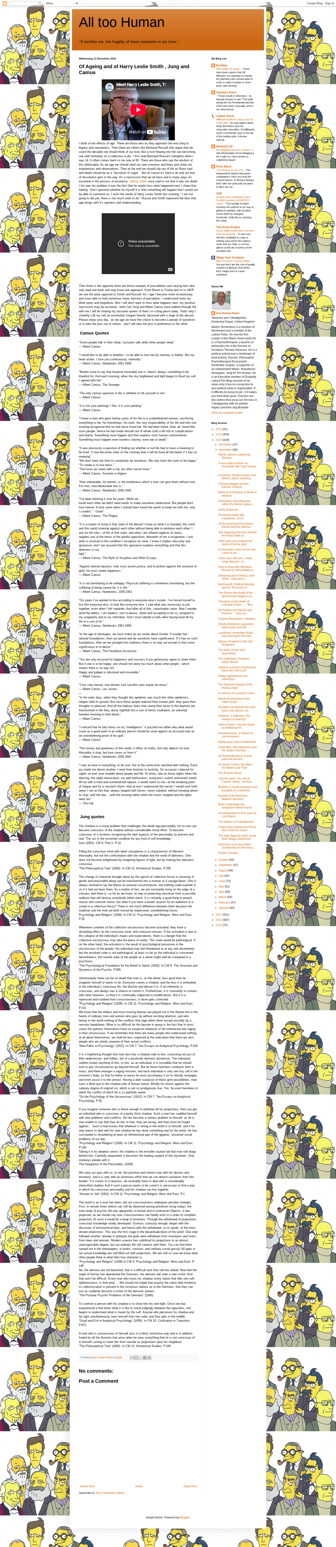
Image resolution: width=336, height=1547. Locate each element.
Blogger (184, 1517)
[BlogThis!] (136, 1357)
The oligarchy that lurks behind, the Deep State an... (237, 534)
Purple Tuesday (228, 852)
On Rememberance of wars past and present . (235, 757)
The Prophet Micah (230, 773)
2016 (219, 920)
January (224, 907)
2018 (219, 440)
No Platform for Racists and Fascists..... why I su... (235, 612)
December (225, 444)
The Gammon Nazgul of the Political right (235, 686)
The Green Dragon (228, 227)
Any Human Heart (227, 313)
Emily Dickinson (228, 509)
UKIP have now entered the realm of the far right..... (235, 542)
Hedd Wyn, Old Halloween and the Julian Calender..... (237, 749)
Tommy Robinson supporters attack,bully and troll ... (236, 626)
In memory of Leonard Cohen (236, 693)
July (221, 875)
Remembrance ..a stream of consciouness (235, 735)
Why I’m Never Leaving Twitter (233, 261)
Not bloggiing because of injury (233, 149)
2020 (219, 429)
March (223, 897)
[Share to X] (140, 1357)
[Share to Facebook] (145, 1357)
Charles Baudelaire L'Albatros (237, 618)
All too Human (122, 22)
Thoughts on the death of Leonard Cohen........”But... (236, 603)
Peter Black (224, 166)
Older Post (190, 1486)
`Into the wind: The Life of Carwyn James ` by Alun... (236, 780)
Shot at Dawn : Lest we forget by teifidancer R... (236, 726)
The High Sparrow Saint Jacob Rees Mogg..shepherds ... (237, 837)
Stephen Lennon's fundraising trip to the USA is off (237, 669)
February (225, 902)
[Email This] (132, 1357)
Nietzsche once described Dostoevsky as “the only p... (237, 846)
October (224, 859)
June (222, 881)
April (222, 891)
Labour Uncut (225, 116)
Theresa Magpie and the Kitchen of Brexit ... (233, 485)
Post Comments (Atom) (110, 1493)
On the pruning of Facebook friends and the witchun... (235, 525)
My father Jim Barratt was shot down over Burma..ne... (236, 709)
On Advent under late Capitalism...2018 (231, 516)
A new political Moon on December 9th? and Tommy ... (237, 467)
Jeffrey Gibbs (138, 181)
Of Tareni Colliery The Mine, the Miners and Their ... (235, 766)
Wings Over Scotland (229, 257)
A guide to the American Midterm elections (233, 797)
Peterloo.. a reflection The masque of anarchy (234, 717)
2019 (219, 434)
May (222, 886)
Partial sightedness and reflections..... (233, 677)
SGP (219, 193)
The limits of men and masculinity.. (231, 651)
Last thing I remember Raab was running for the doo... (235, 634)
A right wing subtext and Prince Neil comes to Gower (237, 828)
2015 (219, 925)
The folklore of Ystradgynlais (235, 821)
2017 (219, 914)
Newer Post (87, 1486)
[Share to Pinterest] (149, 1357)
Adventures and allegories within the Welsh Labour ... (236, 502)
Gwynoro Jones (226, 92)
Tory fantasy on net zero (230, 170)
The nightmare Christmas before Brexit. (234, 660)
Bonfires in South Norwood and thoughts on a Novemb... (237, 788)
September (226, 865)
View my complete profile (227, 412)
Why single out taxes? (228, 68)
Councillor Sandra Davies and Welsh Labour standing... (237, 477)
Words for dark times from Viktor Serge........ (234, 700)
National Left (224, 146)
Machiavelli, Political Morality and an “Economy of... (236, 586)
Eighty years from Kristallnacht (237, 742)
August (223, 870)
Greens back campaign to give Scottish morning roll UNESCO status (233, 200)
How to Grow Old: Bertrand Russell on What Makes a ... (237, 568)
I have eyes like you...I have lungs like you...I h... (235, 560)
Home (139, 1486)
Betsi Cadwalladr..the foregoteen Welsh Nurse (235, 806)
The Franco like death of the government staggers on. (235, 594)
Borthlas (221, 65)
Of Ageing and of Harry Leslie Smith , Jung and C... (236, 577)
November (225, 449)
